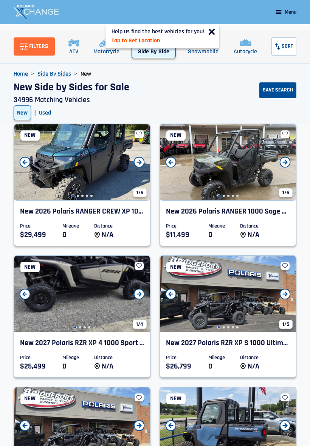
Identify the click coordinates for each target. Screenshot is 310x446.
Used (45, 113)
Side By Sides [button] (54, 74)
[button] (72, 195)
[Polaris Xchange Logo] (36, 12)
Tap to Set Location (136, 41)
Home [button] (21, 74)
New (22, 113)
